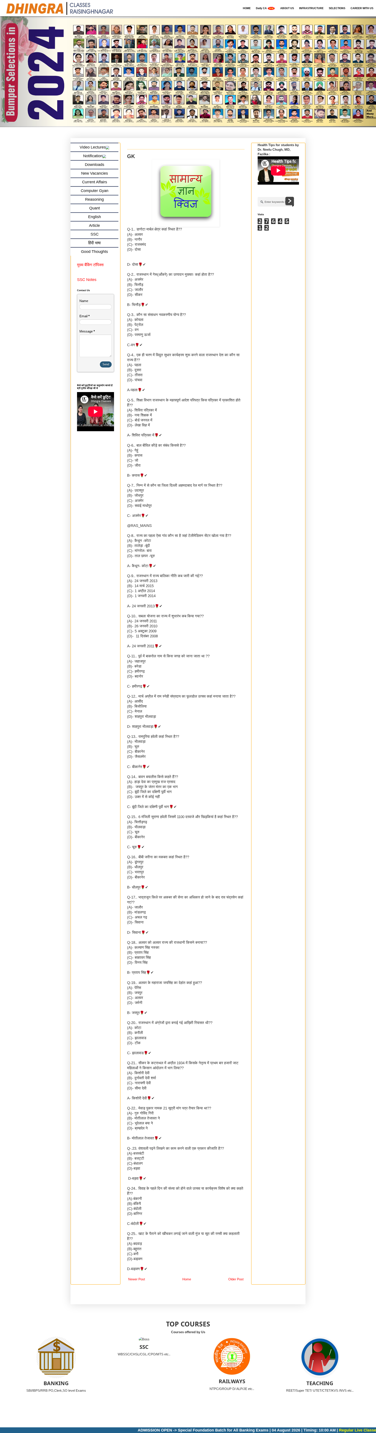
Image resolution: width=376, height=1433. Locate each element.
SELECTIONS (337, 8)
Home (186, 1279)
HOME (247, 8)
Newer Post (136, 1279)
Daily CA (261, 8)
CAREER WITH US (362, 8)
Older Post (235, 1279)
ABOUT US (287, 8)
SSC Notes (86, 279)
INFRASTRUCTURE (311, 8)
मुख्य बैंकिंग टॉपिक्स (91, 265)
